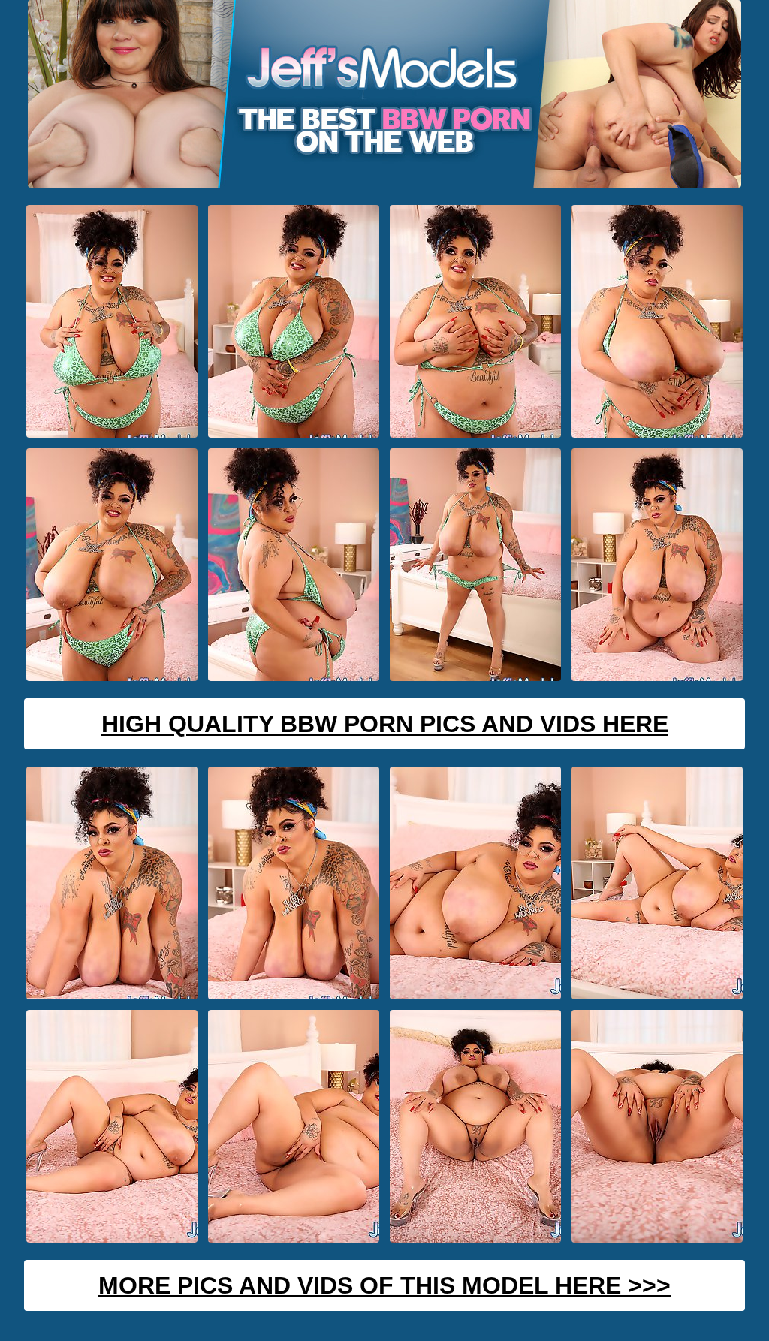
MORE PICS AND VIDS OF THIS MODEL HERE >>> (384, 1285)
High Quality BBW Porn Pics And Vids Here (384, 723)
